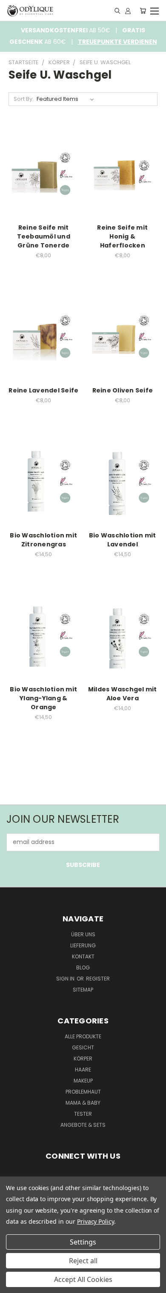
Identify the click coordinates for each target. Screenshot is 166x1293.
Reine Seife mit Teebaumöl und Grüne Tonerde (43, 236)
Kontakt (83, 956)
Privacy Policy (95, 1221)
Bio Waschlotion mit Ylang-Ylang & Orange (43, 698)
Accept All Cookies (83, 1279)
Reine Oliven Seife (122, 390)
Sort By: (24, 99)
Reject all (83, 1260)
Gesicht (83, 1047)
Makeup (83, 1080)
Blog (83, 967)
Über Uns (83, 934)
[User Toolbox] (127, 10)
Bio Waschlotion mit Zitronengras (43, 539)
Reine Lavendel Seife (43, 390)
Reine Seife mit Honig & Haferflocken (122, 236)
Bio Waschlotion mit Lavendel (122, 539)
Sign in (66, 978)
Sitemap (83, 989)
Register (98, 978)
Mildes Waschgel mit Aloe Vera (122, 693)
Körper (83, 1058)
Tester (83, 1113)
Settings (83, 1242)
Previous (13, 1284)
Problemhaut (83, 1091)
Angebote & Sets (83, 1124)
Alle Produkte (83, 1036)
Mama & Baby (83, 1102)
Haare (83, 1069)
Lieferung (83, 945)
